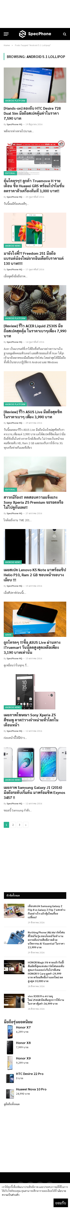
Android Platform (15, 100)
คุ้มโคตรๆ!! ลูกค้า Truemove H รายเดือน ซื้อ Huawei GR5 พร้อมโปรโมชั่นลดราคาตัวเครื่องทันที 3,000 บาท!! (34, 185)
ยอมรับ (60, 1202)
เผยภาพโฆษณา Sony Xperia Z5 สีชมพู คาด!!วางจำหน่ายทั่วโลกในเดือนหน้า (31, 719)
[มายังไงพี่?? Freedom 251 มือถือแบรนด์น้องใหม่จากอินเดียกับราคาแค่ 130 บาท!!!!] (35, 230)
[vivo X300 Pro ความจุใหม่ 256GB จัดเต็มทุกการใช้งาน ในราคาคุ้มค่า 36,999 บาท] (14, 1001)
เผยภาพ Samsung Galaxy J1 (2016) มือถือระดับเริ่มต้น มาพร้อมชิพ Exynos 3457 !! (34, 792)
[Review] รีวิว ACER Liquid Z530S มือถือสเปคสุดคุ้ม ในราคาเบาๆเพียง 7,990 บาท (35, 330)
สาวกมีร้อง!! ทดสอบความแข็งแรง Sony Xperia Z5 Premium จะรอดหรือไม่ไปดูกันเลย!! (33, 502)
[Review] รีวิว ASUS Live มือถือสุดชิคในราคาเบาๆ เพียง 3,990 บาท (33, 414)
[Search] (64, 34)
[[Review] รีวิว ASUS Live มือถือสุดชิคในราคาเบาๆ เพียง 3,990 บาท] (35, 388)
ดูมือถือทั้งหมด (12, 1104)
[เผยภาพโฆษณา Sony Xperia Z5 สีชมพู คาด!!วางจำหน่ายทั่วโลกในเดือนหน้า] (35, 691)
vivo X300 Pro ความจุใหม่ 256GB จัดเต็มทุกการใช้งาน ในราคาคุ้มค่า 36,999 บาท (46, 999)
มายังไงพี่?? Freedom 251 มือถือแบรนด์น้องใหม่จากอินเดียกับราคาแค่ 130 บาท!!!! (34, 258)
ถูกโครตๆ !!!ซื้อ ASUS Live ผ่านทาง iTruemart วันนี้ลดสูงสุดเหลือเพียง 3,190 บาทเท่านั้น (32, 647)
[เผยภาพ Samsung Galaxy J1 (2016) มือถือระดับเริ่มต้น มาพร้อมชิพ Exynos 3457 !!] (35, 764)
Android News (12, 245)
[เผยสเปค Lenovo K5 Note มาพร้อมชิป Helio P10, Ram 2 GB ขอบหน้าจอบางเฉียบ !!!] (35, 546)
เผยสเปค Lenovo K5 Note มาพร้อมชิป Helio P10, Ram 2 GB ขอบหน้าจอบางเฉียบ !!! (35, 574)
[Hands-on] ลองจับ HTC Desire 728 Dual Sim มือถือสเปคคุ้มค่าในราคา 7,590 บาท (32, 113)
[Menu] (6, 34)
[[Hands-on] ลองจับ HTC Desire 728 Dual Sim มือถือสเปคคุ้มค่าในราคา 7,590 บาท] (35, 85)
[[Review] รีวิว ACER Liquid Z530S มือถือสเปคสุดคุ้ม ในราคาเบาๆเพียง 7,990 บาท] (35, 302)
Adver (8, 634)
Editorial (10, 173)
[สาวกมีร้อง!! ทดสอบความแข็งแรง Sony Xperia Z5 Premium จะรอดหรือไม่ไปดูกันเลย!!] (35, 474)
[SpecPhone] (35, 34)
